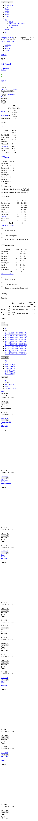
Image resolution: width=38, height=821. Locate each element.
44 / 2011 (16, 343)
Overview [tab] (8, 45)
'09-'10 (3, 680)
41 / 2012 (16, 339)
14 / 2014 (16, 332)
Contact (11, 27)
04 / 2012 (16, 341)
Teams (7, 13)
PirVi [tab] (6, 46)
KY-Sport (9, 384)
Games (7, 9)
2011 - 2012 (9, 370)
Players (7, 14)
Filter (3, 323)
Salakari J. (4, 146)
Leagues (7, 7)
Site (6, 20)
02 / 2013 (16, 337)
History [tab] (7, 50)
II (7, 403)
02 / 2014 (16, 336)
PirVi (8, 386)
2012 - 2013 (10, 372)
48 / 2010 (16, 346)
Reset (2, 391)
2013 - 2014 (10, 374)
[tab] (19, 404)
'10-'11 (3, 645)
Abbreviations (13, 25)
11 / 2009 (16, 352)
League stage (10, 41)
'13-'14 (3, 403)
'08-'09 (3, 755)
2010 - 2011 (9, 368)
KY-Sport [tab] (8, 48)
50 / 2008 (16, 354)
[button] (19, 422)
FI (5, 32)
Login (7, 29)
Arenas (7, 16)
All (6, 328)
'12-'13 (3, 535)
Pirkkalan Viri (10, 388)
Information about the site (17, 23)
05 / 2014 (16, 334)
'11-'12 (3, 610)
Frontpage (4, 38)
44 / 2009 (16, 350)
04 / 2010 (16, 348)
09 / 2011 (16, 345)
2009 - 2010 (10, 366)
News (11, 22)
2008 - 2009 (10, 365)
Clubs (7, 11)
